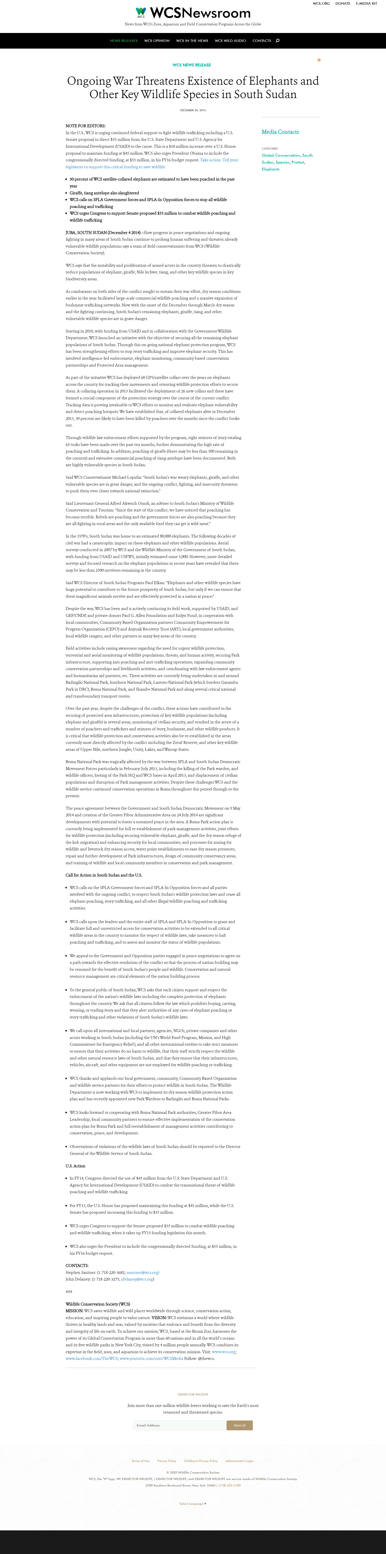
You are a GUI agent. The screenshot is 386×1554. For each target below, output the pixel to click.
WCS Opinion (157, 41)
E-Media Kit (366, 3)
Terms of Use (141, 1461)
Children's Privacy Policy (201, 1461)
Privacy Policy (166, 1461)
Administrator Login (239, 1461)
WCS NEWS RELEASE (192, 65)
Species (282, 162)
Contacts (262, 41)
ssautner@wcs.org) (142, 1272)
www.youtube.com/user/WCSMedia (151, 1358)
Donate (343, 3)
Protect (298, 162)
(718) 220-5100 (230, 1485)
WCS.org (321, 3)
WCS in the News (192, 41)
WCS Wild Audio (230, 41)
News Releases (124, 41)
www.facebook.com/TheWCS (92, 1358)
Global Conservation (281, 155)
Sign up (239, 1425)
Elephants (271, 169)
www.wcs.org (223, 1352)
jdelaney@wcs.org (137, 1279)
